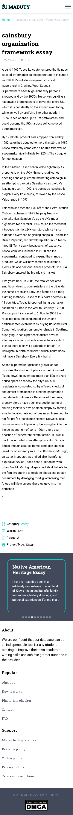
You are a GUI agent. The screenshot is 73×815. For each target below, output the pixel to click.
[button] (23, 617)
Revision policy (13, 749)
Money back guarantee (19, 740)
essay (25, 524)
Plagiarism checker (16, 700)
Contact (7, 709)
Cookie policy (12, 758)
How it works (12, 691)
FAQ (5, 718)
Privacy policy (13, 767)
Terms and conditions (18, 776)
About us (8, 682)
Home (6, 20)
